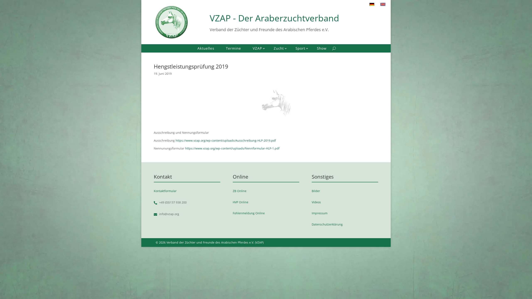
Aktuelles (205, 49)
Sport (300, 49)
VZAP (257, 49)
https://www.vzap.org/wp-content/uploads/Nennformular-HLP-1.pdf (232, 148)
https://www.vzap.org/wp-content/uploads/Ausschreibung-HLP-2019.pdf (226, 140)
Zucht (279, 49)
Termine (233, 49)
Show (321, 49)
